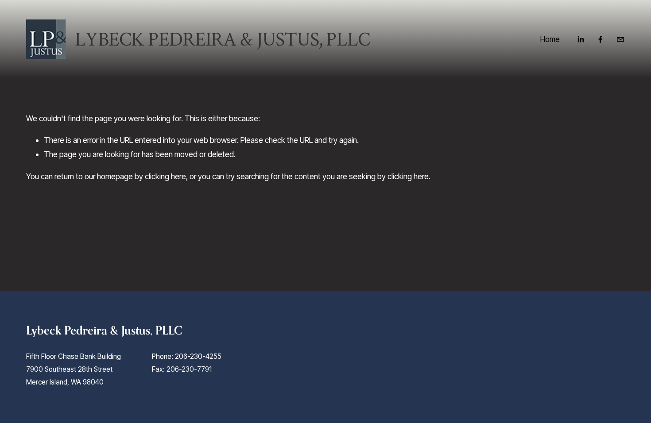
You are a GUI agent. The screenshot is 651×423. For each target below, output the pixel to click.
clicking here (165, 176)
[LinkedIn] (580, 39)
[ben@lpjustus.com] (620, 39)
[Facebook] (600, 39)
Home (550, 39)
